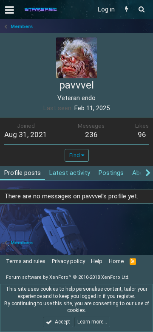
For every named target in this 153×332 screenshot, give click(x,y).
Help (96, 261)
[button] (9, 9)
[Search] (141, 9)
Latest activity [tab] (69, 173)
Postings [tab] (111, 173)
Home (116, 261)
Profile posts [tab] (22, 173)
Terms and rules (25, 261)
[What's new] (126, 9)
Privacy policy (68, 261)
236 (91, 134)
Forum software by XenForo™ (68, 277)
